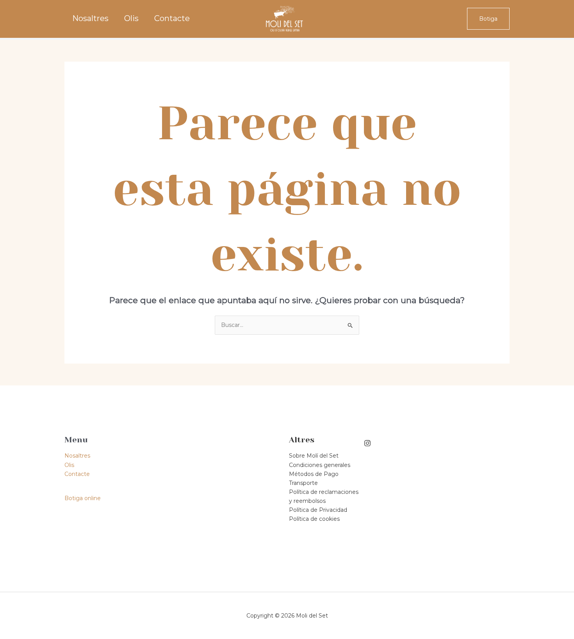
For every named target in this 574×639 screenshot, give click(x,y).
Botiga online (82, 498)
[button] (488, 19)
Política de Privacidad (318, 509)
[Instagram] (367, 443)
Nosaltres (90, 18)
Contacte (172, 18)
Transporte (303, 482)
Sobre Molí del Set (314, 455)
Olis (131, 18)
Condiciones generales (319, 465)
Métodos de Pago (314, 473)
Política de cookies (314, 518)
